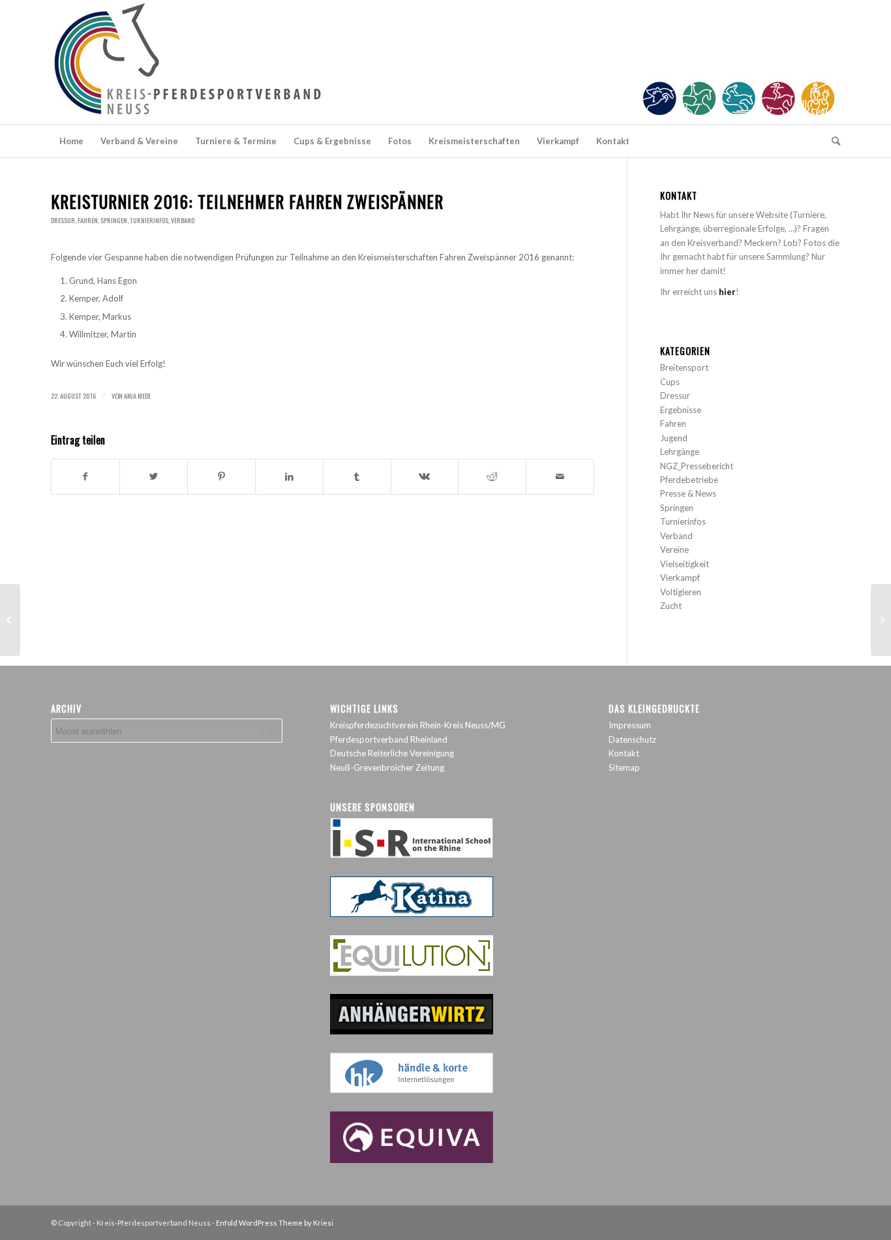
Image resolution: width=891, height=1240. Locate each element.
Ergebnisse (680, 410)
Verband (182, 220)
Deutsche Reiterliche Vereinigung (392, 753)
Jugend (673, 438)
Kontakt (624, 753)
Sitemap (624, 767)
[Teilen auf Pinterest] (221, 476)
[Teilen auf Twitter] (153, 476)
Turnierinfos (149, 220)
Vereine (674, 549)
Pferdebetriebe (689, 479)
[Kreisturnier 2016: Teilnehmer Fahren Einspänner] (10, 620)
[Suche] (831, 141)
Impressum (630, 725)
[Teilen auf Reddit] (492, 476)
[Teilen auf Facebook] (85, 476)
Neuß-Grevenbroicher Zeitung (387, 767)
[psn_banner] (445, 62)
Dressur (63, 220)
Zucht (671, 605)
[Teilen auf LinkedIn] (289, 476)
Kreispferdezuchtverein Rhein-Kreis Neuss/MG (418, 725)
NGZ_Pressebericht (696, 466)
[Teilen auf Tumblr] (357, 476)
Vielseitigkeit (684, 564)
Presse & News (688, 493)
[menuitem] (71, 141)
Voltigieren (680, 592)
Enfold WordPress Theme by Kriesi (274, 1222)
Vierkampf (680, 577)
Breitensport (684, 367)
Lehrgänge (679, 451)
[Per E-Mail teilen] (560, 476)
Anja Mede (137, 395)
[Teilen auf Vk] (425, 476)
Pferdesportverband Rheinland (388, 739)
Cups (670, 382)
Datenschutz (632, 739)
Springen (113, 220)
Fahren (88, 220)
